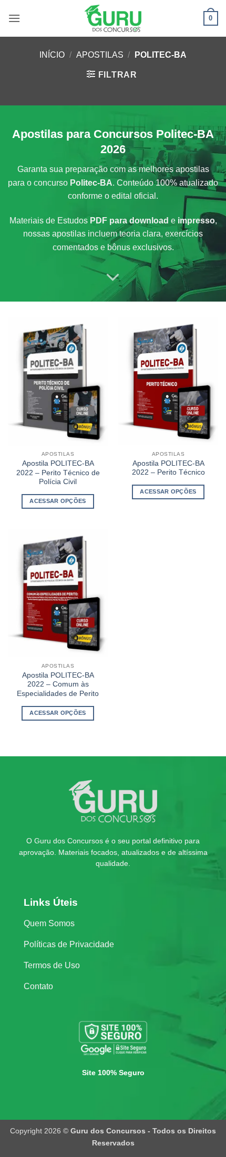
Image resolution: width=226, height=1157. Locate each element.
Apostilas (100, 54)
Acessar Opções (57, 501)
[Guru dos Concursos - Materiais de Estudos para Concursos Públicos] (113, 18)
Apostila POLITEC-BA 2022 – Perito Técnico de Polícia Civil (58, 472)
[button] (14, 18)
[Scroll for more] (113, 278)
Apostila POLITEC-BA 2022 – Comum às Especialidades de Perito (58, 684)
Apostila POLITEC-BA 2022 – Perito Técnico (168, 468)
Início (52, 54)
